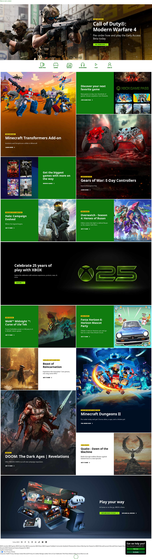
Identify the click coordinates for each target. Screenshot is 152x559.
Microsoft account (104, 546)
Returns (125, 546)
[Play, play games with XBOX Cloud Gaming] (96, 64)
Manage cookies (43, 553)
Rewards (2, 548)
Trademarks (59, 553)
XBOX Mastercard (10, 548)
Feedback (53, 546)
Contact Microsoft (24, 553)
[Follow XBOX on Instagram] (32, 542)
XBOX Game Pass (20, 546)
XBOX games (12, 546)
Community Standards (62, 546)
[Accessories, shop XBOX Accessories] (83, 64)
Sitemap (16, 553)
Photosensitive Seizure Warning (77, 546)
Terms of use (52, 553)
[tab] (74, 58)
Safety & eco (76, 553)
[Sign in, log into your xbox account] (110, 64)
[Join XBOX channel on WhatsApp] (35, 542)
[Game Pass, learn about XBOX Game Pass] (42, 64)
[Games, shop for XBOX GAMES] (56, 64)
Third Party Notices (67, 553)
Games (17, 548)
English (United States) (6, 550)
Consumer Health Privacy (7, 553)
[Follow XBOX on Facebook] (25, 542)
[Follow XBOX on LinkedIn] (46, 542)
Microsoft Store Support (116, 546)
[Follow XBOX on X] (28, 542)
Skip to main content (5, 1)
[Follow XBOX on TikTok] (39, 542)
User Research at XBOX (92, 546)
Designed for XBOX (24, 548)
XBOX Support (46, 546)
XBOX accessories (30, 546)
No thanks (135, 552)
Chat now (135, 549)
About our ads (84, 553)
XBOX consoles (4, 546)
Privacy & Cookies (34, 553)
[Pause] (71, 57)
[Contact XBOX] (21, 542)
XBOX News (38, 546)
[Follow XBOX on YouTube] (42, 542)
